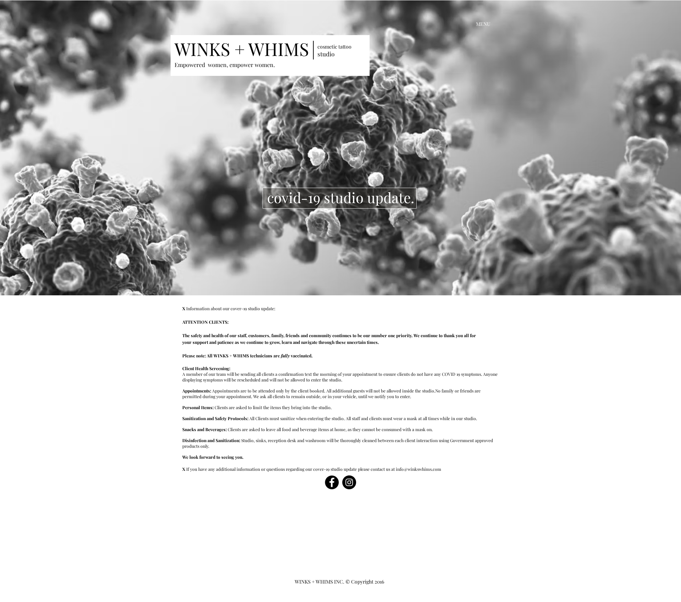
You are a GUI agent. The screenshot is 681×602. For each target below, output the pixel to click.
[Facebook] (332, 482)
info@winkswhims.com (418, 469)
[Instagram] (349, 482)
